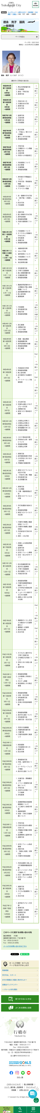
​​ (36, 99)
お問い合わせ (24, 1090)
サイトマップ (31, 1087)
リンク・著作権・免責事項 (13, 1087)
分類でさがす (22, 12)
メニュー (33, 1109)
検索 (20, 1109)
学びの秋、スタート (9, 975)
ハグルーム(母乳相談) (9, 989)
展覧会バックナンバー (10, 984)
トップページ (12, 12)
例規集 (13, 1090)
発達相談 (5, 970)
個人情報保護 (28, 1084)
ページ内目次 (20, 37)
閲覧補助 (35, 4)
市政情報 (30, 12)
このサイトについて (14, 1084)
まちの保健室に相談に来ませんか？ (14, 980)
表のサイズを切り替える (20, 81)
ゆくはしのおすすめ (6, 1109)
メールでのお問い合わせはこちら (15, 946)
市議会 (14, 14)
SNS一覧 (20, 1077)
